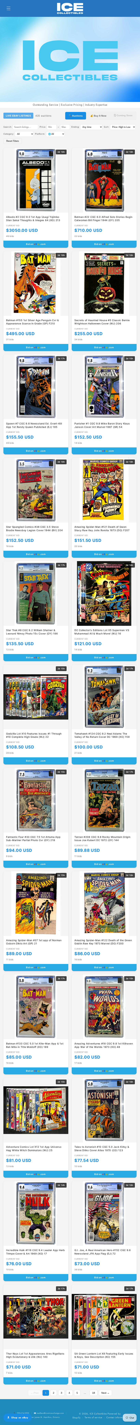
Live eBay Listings (18, 115)
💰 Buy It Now (98, 115)
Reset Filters (12, 141)
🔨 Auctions (76, 115)
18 (93, 1392)
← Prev (35, 1392)
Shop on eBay (19, 1417)
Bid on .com (36, 244)
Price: (43, 127)
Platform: (40, 134)
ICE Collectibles (98, 1413)
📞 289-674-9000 (21, 1413)
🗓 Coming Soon (123, 115)
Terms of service (93, 1417)
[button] (8, 8)
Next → (105, 1392)
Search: (7, 127)
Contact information (116, 1417)
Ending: (75, 127)
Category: (8, 134)
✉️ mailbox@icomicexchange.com (49, 1413)
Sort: (106, 127)
